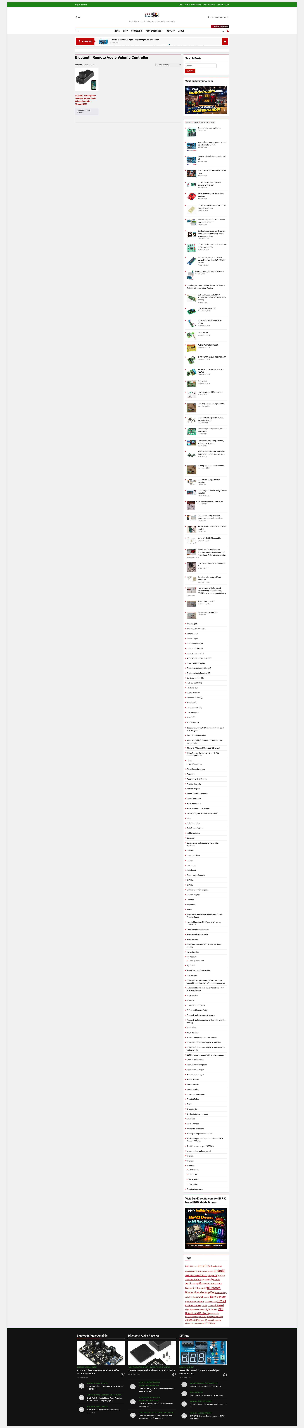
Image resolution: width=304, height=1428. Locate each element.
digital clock (189, 1302)
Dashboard (191, 865)
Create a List (194, 1170)
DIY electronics (211, 1302)
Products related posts (196, 1005)
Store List (191, 1119)
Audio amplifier (194, 1283)
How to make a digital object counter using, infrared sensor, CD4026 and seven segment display (212, 590)
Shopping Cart (192, 1109)
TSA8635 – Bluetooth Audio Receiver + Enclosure (151, 1370)
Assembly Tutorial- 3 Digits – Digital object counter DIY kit (134, 40)
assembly (207, 1279)
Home (181, 5)
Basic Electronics (194, 663)
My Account (191, 957)
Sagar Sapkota (192, 1032)
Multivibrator (202, 1317)
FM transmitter (193, 1305)
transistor (217, 1320)
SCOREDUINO (196, 5)
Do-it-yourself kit (193, 678)
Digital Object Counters (196, 875)
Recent (188, 122)
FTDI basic (211, 1306)
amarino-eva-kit (191, 1271)
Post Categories (209, 5)
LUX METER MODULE (206, 308)
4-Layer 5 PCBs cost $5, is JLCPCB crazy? (203, 748)
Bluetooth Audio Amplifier (197, 668)
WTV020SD (209, 1323)
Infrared (219, 1305)
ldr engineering (193, 952)
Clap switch (202, 381)
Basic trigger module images (198, 808)
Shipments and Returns (196, 1094)
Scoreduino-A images (195, 1070)
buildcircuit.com (193, 833)
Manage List (193, 1179)
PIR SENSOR (203, 333)
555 (187, 1266)
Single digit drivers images (197, 1114)
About (226, 5)
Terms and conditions (195, 1129)
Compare (190, 838)
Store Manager (193, 1124)
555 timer (193, 1266)
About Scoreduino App (196, 769)
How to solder (192, 939)
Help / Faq (191, 905)
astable (216, 1279)
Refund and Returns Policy (197, 1010)
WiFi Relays (191, 722)
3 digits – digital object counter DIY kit (205, 1386)
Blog (188, 818)
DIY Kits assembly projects (197, 890)
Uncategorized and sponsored (199, 1151)
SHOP (187, 5)
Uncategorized (192, 708)
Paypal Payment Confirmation (198, 970)
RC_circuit (209, 1320)
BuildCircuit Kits (193, 823)
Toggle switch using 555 (207, 612)
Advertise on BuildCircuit (197, 779)
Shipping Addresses (196, 961)
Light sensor (211, 1309)
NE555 (220, 1317)
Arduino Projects (193, 789)
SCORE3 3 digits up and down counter (202, 1037)
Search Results (193, 1079)
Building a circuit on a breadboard (211, 466)
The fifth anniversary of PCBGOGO (200, 1146)
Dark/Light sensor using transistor (211, 404)
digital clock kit (198, 1302)
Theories (190, 703)
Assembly (191, 639)
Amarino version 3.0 (195, 629)
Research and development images (201, 1015)
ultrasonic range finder (194, 1323)
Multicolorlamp (191, 1317)
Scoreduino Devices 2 (195, 1060)
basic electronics (213, 1283)
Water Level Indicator (206, 601)
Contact (220, 5)
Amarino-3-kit (216, 1266)
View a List (193, 1184)
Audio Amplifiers (193, 644)
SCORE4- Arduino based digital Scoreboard (204, 1042)
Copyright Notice (193, 855)
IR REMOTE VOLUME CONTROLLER (212, 357)
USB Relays (191, 712)
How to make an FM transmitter (210, 392)
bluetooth (214, 1288)
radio (202, 1320)
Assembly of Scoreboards (197, 794)
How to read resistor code (197, 934)
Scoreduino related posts (197, 1065)
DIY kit (221, 1301)
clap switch (198, 1297)
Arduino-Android (193, 1279)
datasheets (191, 870)
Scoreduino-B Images (195, 1074)
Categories (204, 122)
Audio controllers (194, 648)
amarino (204, 1266)
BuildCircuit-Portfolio (195, 828)
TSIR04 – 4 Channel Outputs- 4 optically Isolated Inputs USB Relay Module (211, 260)
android (219, 1271)
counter (207, 1297)
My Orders (191, 965)
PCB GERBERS (192, 683)
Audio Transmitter (194, 653)
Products (190, 688)
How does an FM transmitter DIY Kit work (206, 1395)
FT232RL (204, 1306)
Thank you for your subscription (199, 1134)
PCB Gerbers (192, 975)
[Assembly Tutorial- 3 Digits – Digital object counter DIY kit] (103, 42)
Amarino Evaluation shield (205, 1271)
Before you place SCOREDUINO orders (202, 813)
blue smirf (201, 1288)
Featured (190, 900)
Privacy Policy (192, 995)
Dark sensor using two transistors (209, 501)
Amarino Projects (194, 784)
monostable (214, 1314)
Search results (192, 1089)
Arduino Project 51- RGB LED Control (209, 271)
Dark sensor (218, 1296)
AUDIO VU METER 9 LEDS (208, 345)
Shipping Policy (193, 1099)
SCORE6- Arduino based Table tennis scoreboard (206, 1055)
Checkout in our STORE (83, 111)
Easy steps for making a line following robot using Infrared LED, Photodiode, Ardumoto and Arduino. (212, 552)
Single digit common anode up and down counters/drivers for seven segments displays (211, 233)
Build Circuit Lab (195, 764)
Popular (195, 122)
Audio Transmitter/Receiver (198, 658)
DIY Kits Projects (193, 895)
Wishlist (190, 1156)
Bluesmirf (190, 1288)
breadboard (219, 1293)
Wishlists (190, 1166)
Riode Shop (191, 1028)
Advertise (190, 774)
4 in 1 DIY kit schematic (196, 735)
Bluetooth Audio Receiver (197, 673)
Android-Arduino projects (201, 1275)
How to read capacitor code (198, 930)
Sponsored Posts (194, 698)
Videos (189, 717)
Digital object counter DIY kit (209, 128)
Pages (212, 122)
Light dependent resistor (194, 1310)
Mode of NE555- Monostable (209, 538)
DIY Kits (190, 880)
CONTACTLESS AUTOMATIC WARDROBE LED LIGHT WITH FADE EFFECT (212, 297)
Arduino (190, 634)
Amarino (190, 624)
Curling (189, 860)
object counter (192, 1320)
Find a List (193, 1174)
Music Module (212, 1317)
